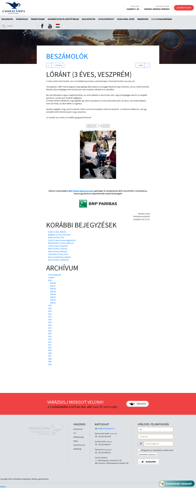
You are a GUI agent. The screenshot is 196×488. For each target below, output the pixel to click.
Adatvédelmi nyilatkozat (147, 455)
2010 (50, 347)
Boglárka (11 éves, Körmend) (59, 235)
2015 (50, 333)
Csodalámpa (13, 8)
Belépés (3, 486)
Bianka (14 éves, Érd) (56, 237)
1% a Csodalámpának (161, 19)
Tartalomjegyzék (54, 275)
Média (75, 441)
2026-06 (53, 289)
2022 (50, 314)
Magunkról (7, 19)
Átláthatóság (78, 437)
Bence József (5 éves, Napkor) (59, 257)
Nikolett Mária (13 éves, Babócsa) (61, 243)
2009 (50, 350)
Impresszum (78, 429)
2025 (50, 305)
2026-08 (53, 283)
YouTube (50, 26)
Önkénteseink (38, 19)
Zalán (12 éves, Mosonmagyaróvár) (62, 240)
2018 (50, 325)
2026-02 (53, 300)
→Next (140, 65)
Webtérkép (77, 449)
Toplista (51, 277)
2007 (50, 356)
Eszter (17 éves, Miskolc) (57, 232)
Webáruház (143, 19)
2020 (50, 319)
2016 (50, 331)
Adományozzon (184, 7)
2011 (50, 345)
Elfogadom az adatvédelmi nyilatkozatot (157, 450)
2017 (50, 328)
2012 (50, 342)
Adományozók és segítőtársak (63, 19)
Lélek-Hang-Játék (125, 19)
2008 (50, 353)
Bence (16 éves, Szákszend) (58, 260)
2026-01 (53, 303)
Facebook (42, 26)
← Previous (57, 65)
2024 (50, 308)
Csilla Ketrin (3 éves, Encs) (58, 254)
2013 (50, 339)
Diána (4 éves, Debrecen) (57, 251)
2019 (50, 322)
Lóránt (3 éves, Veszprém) (58, 246)
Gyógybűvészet (106, 19)
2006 (50, 359)
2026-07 (53, 286)
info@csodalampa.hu (106, 428)
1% (74, 433)
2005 (50, 361)
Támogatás (141, 404)
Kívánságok (22, 19)
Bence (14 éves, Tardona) (57, 248)
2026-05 (53, 291)
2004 (50, 364)
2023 (50, 311)
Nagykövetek (88, 19)
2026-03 (53, 297)
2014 (50, 336)
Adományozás (79, 445)
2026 (50, 280)
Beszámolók (67, 56)
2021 (50, 317)
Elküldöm (150, 462)
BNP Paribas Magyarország (81, 191)
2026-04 (53, 294)
